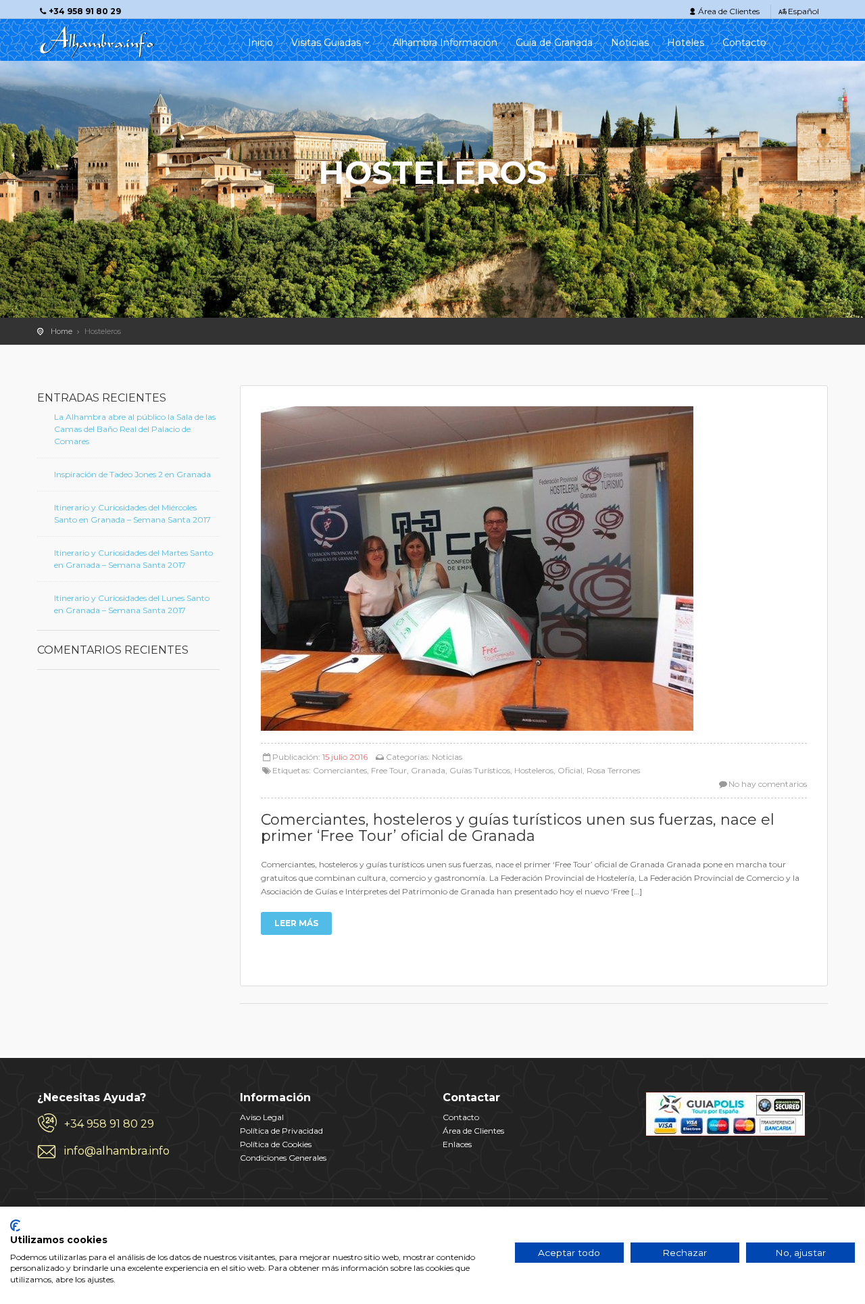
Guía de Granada (554, 43)
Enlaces (457, 1144)
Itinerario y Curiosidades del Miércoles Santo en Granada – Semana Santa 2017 (132, 513)
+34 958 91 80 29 (109, 1123)
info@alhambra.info (117, 1150)
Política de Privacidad (281, 1131)
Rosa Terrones (613, 770)
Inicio (260, 43)
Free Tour (389, 770)
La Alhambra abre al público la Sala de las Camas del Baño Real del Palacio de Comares (135, 429)
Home (61, 331)
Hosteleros (533, 770)
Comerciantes (340, 770)
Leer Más (296, 923)
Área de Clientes (729, 11)
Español (803, 11)
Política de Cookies (276, 1144)
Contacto (744, 43)
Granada (428, 770)
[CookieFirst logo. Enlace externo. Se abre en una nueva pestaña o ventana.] (15, 1226)
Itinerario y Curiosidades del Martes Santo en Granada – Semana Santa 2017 (133, 559)
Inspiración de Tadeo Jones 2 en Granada (132, 474)
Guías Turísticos (479, 770)
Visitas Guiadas (326, 43)
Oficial (570, 770)
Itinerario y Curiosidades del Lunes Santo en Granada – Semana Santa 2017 (131, 604)
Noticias (630, 43)
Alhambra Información (445, 43)
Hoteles (685, 43)
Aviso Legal (262, 1117)
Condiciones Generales (283, 1158)
